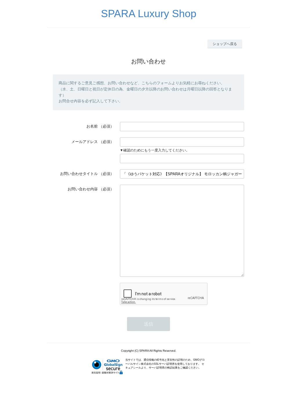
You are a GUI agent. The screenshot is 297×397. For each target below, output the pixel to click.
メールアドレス (84, 142)
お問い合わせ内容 (83, 189)
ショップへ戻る (225, 44)
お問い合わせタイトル (79, 173)
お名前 (92, 126)
